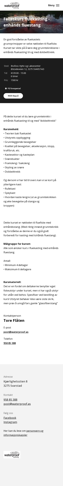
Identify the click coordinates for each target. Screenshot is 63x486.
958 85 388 (10, 343)
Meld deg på (13, 95)
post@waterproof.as (16, 332)
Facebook (10, 418)
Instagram (10, 422)
